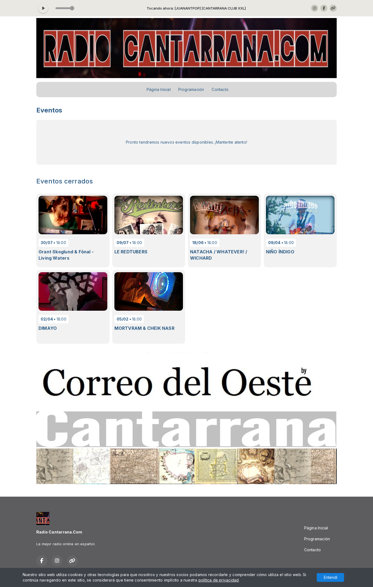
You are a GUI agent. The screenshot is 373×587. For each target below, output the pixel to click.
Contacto (220, 89)
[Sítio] (333, 8)
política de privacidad (219, 580)
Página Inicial (159, 89)
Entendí (330, 577)
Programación (191, 89)
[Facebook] (323, 8)
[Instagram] (314, 8)
